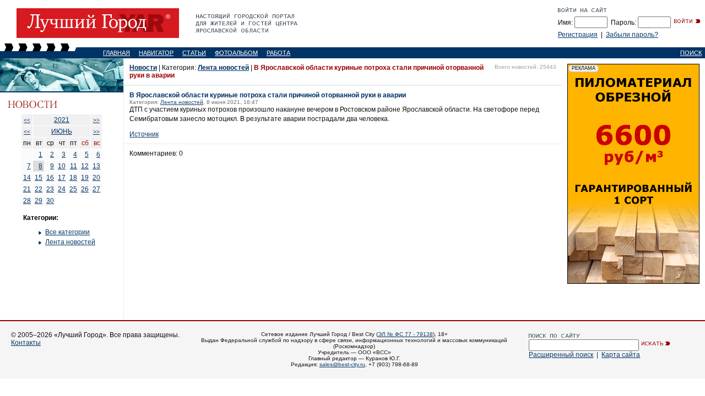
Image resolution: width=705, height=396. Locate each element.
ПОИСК (691, 53)
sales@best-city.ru (342, 364)
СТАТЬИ (194, 53)
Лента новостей (70, 242)
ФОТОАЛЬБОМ (236, 53)
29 (38, 201)
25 (73, 189)
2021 (61, 120)
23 (50, 189)
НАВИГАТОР (156, 53)
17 (62, 178)
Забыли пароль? (632, 34)
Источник (144, 134)
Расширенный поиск (561, 355)
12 (85, 166)
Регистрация (578, 34)
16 (50, 178)
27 (96, 189)
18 (73, 178)
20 (96, 178)
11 (73, 166)
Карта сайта (620, 355)
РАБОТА (278, 53)
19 (85, 178)
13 (96, 166)
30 (50, 201)
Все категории (67, 232)
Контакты (26, 342)
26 (85, 189)
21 (27, 189)
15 (38, 178)
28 (27, 201)
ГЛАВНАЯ (116, 53)
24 (62, 189)
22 (38, 189)
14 (27, 178)
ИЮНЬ (61, 131)
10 (62, 166)
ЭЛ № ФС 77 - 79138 (405, 334)
